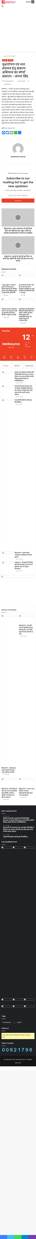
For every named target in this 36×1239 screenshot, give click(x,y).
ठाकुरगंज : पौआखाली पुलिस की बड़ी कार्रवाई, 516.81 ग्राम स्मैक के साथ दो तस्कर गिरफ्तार (24, 565)
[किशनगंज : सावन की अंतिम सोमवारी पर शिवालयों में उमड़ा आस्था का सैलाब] (7, 1008)
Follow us (5, 1028)
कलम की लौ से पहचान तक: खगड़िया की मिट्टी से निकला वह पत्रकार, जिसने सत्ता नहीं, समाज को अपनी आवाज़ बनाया (24, 390)
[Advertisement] (18, 28)
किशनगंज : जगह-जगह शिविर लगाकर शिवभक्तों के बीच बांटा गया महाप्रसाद (26, 792)
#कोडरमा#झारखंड (7, 1022)
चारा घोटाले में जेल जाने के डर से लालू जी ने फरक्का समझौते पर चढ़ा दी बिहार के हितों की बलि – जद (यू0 (26, 289)
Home (5, 56)
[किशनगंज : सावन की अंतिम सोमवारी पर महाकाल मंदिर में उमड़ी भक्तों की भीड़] (29, 1001)
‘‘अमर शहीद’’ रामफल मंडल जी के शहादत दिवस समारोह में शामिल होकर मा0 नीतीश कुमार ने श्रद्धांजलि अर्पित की (9, 289)
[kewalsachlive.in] (18, 2)
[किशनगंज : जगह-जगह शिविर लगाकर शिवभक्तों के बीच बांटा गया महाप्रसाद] (26, 782)
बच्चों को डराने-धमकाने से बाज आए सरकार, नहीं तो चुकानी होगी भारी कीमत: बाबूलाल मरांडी (9, 312)
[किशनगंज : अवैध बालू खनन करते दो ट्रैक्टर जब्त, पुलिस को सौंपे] (9, 690)
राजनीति (10, 60)
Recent (16, 366)
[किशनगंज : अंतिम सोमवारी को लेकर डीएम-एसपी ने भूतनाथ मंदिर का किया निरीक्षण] (29, 1008)
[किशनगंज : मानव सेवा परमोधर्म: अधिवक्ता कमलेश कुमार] (7, 555)
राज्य (9, 56)
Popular (5, 366)
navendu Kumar (9, 81)
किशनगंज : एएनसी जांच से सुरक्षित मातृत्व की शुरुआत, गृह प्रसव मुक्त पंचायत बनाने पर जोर (26, 629)
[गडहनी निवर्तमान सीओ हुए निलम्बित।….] (7, 474)
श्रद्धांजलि (19, 1022)
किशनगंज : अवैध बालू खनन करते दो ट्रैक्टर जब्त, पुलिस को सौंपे (9, 770)
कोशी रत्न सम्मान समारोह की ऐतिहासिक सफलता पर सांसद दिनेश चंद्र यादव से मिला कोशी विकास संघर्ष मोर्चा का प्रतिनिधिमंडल (24, 376)
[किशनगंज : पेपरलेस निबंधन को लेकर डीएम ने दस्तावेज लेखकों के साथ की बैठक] (7, 849)
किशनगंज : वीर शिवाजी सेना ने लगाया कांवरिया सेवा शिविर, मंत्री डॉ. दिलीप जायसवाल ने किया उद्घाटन (9, 793)
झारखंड (13, 56)
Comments (29, 366)
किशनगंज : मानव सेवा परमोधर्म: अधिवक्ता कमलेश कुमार (23, 555)
